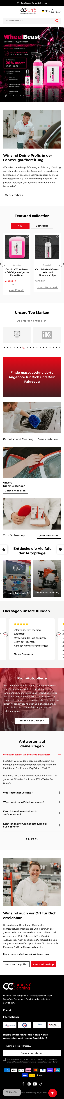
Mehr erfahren (14, 195)
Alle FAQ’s (32, 839)
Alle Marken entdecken (32, 320)
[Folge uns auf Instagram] (29, 1084)
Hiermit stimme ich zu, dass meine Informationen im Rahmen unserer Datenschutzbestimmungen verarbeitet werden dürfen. (33, 1060)
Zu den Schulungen (32, 720)
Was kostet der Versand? (18, 792)
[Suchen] (57, 21)
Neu (20, 225)
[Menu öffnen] (4, 11)
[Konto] (52, 11)
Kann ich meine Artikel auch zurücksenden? (20, 813)
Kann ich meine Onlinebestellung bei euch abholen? (25, 825)
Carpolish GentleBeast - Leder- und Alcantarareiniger (47, 272)
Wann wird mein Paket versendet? (23, 802)
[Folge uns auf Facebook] (23, 1084)
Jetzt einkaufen (49, 535)
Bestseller (42, 225)
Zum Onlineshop (43, 964)
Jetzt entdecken (48, 439)
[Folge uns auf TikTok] (41, 1084)
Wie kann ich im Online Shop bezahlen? (26, 754)
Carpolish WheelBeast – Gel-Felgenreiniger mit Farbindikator (17, 272)
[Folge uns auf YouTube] (35, 1084)
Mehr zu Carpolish (16, 964)
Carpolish (17, 265)
